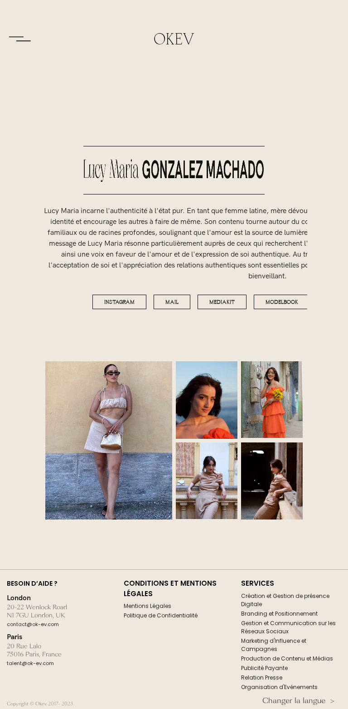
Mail (172, 302)
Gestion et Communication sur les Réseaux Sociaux (288, 627)
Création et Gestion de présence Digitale (285, 600)
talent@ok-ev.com (30, 663)
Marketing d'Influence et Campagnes (273, 645)
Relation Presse (261, 677)
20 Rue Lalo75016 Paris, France (34, 650)
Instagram (119, 302)
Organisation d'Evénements (279, 687)
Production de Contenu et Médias (287, 658)
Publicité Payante (264, 668)
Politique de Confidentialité (161, 615)
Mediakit (222, 302)
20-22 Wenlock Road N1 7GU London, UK (37, 611)
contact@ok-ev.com (33, 624)
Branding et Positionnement (279, 613)
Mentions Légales (147, 606)
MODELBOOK (282, 302)
